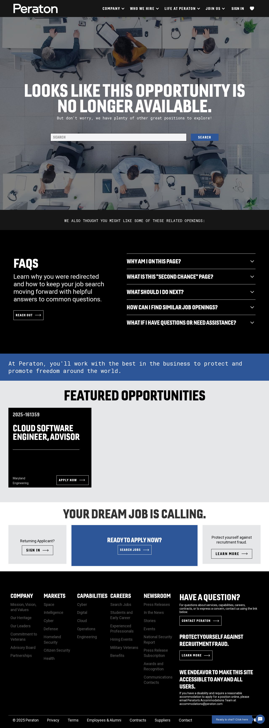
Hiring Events (121, 639)
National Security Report (158, 639)
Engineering (87, 637)
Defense (51, 629)
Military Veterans (124, 647)
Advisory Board (23, 647)
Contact (185, 720)
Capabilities (92, 595)
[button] (113, 9)
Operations (86, 629)
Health (49, 658)
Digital (82, 612)
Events (149, 629)
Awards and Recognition (154, 666)
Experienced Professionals (122, 628)
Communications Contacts (158, 680)
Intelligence (53, 612)
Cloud (82, 620)
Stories (150, 620)
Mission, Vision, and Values (23, 607)
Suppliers (162, 720)
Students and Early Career (121, 615)
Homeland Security (52, 639)
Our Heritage (21, 618)
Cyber (49, 620)
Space (49, 604)
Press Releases (157, 604)
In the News (154, 612)
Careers (120, 595)
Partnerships (21, 655)
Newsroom (157, 595)
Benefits (117, 655)
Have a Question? (209, 597)
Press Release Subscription (156, 653)
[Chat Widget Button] (260, 719)
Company (22, 595)
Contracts (138, 720)
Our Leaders (21, 626)
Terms (73, 720)
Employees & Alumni (104, 720)
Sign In (238, 8)
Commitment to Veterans (24, 637)
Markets (54, 595)
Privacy (53, 720)
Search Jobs (120, 604)
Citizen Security (57, 650)
